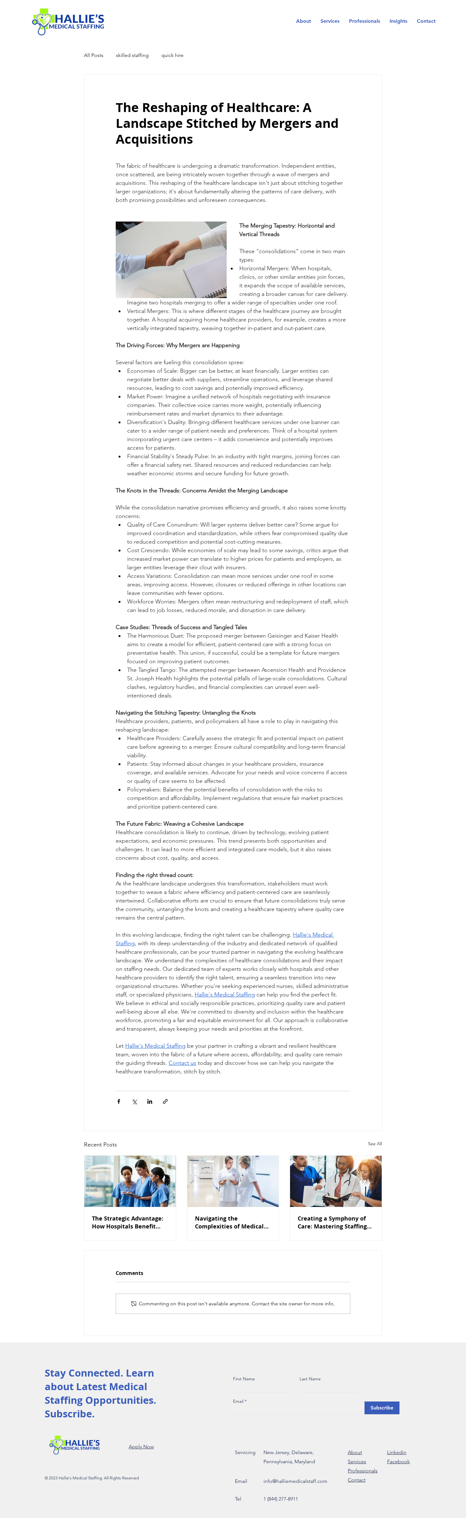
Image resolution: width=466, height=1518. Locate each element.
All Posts (93, 55)
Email (239, 1401)
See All (375, 1143)
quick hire (172, 55)
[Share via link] (165, 1101)
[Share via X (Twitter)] (134, 1101)
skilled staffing (132, 55)
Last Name (310, 1379)
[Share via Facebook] (119, 1101)
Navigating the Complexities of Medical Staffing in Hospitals (229, 1222)
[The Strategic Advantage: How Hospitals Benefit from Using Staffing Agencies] (130, 1181)
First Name (244, 1379)
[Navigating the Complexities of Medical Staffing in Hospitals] (233, 1181)
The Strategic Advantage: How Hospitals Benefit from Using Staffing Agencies (127, 1222)
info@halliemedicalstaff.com (295, 1481)
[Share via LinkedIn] (150, 1101)
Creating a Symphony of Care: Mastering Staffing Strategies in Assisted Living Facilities (332, 1222)
